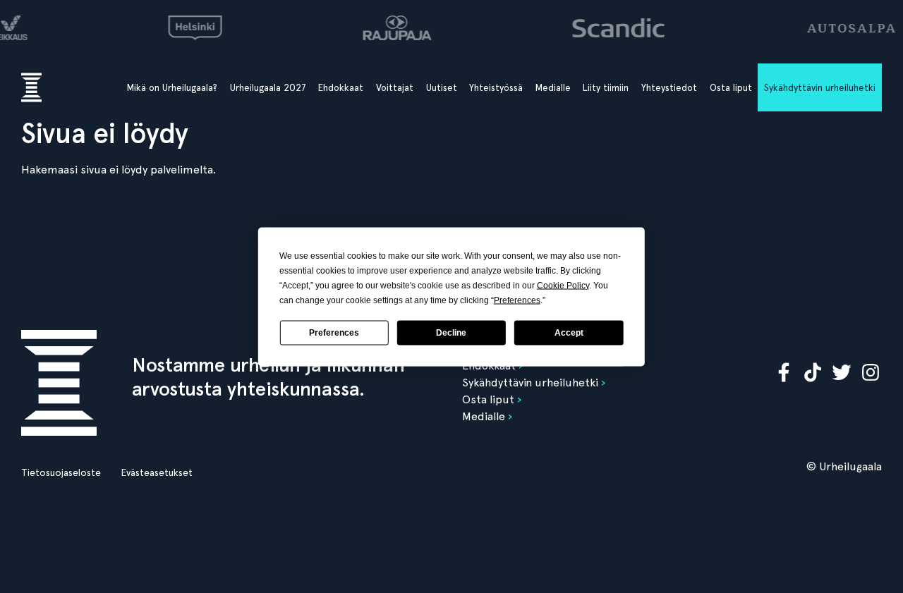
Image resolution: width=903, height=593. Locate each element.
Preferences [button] (517, 300)
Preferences (334, 333)
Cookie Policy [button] (563, 285)
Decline (451, 333)
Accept (568, 333)
